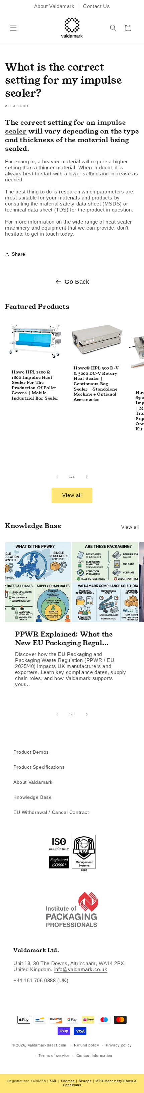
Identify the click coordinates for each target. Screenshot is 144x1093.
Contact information (94, 1056)
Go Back (77, 281)
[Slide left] (57, 477)
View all (72, 495)
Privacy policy (119, 1045)
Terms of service (54, 1056)
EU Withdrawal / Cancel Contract (51, 812)
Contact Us (96, 6)
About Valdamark (54, 6)
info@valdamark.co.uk (80, 969)
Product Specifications (39, 767)
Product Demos (31, 752)
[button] (13, 27)
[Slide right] (86, 477)
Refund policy (86, 1045)
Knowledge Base (32, 797)
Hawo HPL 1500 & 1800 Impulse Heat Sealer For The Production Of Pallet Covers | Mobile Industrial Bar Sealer (35, 385)
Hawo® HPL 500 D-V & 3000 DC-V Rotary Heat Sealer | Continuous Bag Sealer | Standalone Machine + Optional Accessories (96, 383)
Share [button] (18, 254)
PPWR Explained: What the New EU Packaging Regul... (64, 638)
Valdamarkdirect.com (47, 1045)
